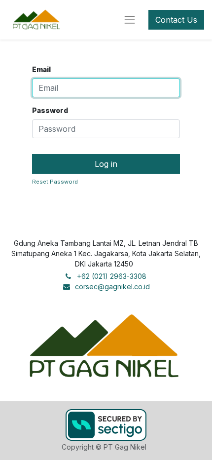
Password (50, 110)
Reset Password (55, 181)
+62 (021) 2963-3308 (111, 276)
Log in (106, 164)
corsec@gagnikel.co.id (112, 286)
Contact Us (176, 20)
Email (41, 69)
